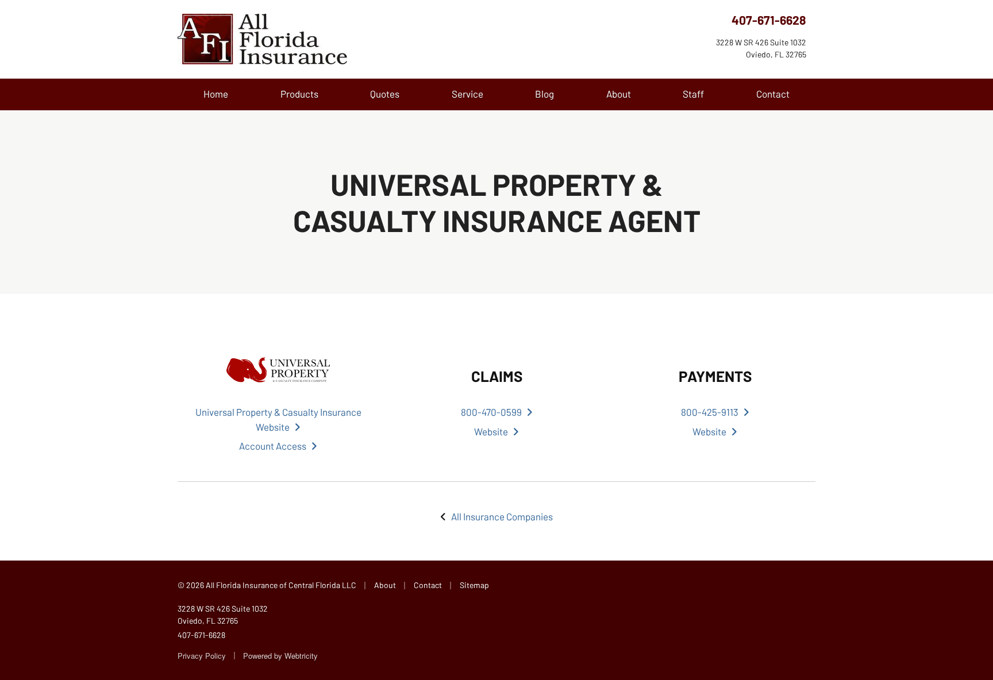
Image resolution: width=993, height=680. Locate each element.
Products (299, 93)
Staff (693, 93)
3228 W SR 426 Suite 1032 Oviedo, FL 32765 (223, 614)
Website (491, 431)
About (618, 93)
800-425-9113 (709, 412)
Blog (544, 93)
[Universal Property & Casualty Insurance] (278, 370)
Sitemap (474, 585)
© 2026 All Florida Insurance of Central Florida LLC (267, 585)
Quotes (384, 93)
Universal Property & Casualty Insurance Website (278, 419)
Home (215, 93)
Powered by (280, 655)
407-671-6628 (769, 20)
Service (467, 93)
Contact (773, 93)
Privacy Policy (202, 655)
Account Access (272, 445)
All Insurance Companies (502, 516)
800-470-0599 (491, 412)
